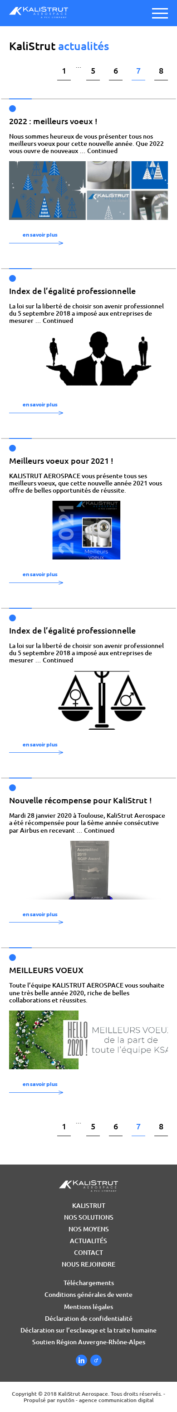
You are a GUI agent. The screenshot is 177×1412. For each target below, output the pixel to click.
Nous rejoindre (88, 1264)
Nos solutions (88, 1217)
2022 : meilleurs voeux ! (53, 121)
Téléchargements (89, 1282)
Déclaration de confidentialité (89, 1318)
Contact (88, 1252)
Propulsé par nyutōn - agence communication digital (89, 1400)
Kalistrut (88, 1205)
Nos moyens (89, 1229)
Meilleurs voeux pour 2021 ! (61, 460)
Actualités (88, 1240)
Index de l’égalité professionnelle (72, 290)
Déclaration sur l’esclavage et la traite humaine (88, 1330)
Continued (102, 150)
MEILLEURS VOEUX (46, 969)
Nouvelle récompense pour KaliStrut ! (80, 800)
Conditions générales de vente (88, 1294)
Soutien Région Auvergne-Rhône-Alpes (88, 1342)
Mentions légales (88, 1306)
